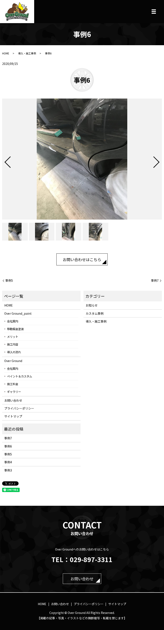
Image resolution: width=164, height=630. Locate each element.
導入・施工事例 (27, 53)
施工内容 (12, 344)
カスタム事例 (95, 313)
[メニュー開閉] (154, 11)
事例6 (8, 446)
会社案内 (12, 321)
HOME (5, 53)
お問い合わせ (13, 400)
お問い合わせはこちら (82, 259)
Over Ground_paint (18, 313)
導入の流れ (14, 352)
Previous (4, 160)
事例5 (9, 280)
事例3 (8, 470)
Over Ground (13, 361)
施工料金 (12, 384)
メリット (12, 336)
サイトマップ (13, 416)
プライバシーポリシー (19, 408)
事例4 (8, 462)
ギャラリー (14, 391)
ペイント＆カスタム (19, 376)
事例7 (155, 280)
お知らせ (92, 305)
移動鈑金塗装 (15, 329)
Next (160, 160)
